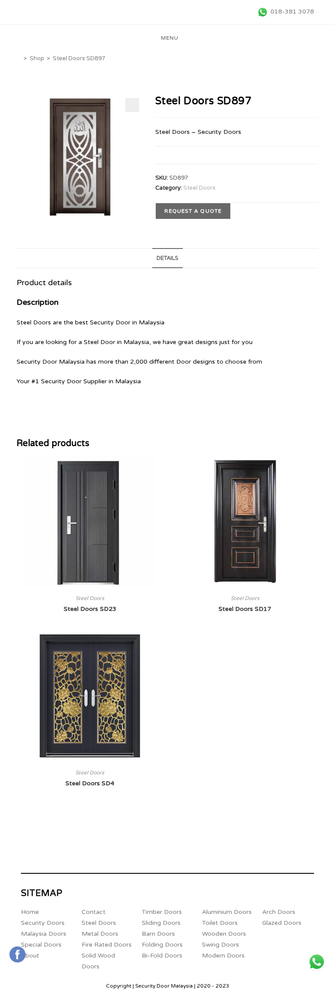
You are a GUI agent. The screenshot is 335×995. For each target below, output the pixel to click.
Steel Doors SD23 (90, 609)
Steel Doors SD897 (79, 58)
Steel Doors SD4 (89, 783)
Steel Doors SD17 (245, 609)
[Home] (19, 58)
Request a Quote (193, 211)
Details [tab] (167, 258)
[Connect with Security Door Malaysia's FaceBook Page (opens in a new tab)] (17, 954)
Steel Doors (199, 187)
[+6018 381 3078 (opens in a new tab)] (317, 962)
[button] (132, 105)
